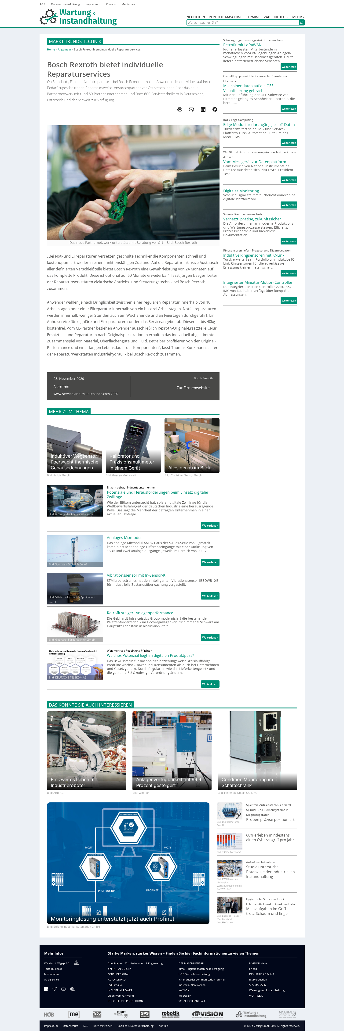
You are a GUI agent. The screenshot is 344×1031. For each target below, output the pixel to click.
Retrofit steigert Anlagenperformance (140, 613)
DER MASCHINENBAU (191, 963)
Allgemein (64, 49)
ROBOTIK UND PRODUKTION (125, 1001)
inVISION (184, 990)
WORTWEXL (256, 995)
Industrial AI (115, 985)
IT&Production (258, 979)
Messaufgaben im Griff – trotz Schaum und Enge (267, 911)
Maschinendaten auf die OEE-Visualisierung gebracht (249, 88)
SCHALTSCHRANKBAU (192, 1001)
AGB (85, 1025)
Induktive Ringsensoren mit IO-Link (253, 255)
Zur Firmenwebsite (193, 387)
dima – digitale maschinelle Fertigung (201, 968)
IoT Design (185, 995)
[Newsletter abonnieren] (54, 990)
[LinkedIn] (46, 990)
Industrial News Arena (192, 985)
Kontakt (163, 1025)
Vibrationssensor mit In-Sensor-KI (136, 575)
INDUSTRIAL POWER (120, 990)
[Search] (301, 22)
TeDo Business (53, 968)
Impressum (51, 1025)
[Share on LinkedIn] (203, 109)
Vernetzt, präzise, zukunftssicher (252, 219)
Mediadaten (51, 974)
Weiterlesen (211, 526)
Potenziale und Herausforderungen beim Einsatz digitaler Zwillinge (158, 494)
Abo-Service (51, 979)
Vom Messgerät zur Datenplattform (254, 161)
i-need (253, 968)
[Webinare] (72, 990)
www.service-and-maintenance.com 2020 (86, 394)
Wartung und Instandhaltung (267, 990)
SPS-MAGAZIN (257, 985)
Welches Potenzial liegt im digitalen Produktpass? (150, 655)
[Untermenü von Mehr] (303, 17)
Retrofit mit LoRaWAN (242, 45)
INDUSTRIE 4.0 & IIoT (261, 974)
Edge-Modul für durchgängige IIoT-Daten (259, 124)
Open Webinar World (121, 995)
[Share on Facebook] (214, 109)
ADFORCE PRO (117, 979)
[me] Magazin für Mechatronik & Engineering (135, 963)
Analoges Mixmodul (124, 537)
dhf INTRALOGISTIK (119, 968)
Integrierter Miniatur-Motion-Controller (258, 282)
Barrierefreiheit (102, 1025)
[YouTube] (63, 990)
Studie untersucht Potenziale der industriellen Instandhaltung (270, 872)
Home (51, 49)
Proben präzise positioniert (270, 819)
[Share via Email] (191, 109)
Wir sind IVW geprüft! (57, 963)
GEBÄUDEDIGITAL (118, 974)
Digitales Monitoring (241, 191)
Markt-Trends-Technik (75, 41)
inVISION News (258, 963)
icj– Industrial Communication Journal (202, 979)
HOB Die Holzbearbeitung (194, 974)
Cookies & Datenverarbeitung (135, 1025)
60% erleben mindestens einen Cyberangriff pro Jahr (270, 837)
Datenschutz (70, 1025)
